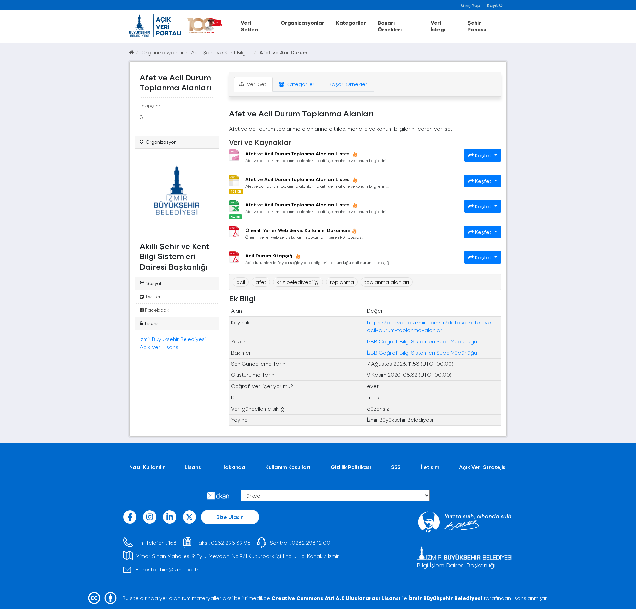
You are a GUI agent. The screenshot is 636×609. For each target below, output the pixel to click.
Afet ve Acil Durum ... (286, 52)
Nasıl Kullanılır (147, 466)
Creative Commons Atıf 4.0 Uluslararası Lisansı (335, 597)
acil (240, 281)
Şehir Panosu (476, 26)
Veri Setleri (249, 26)
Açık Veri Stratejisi (483, 466)
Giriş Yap (470, 5)
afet (260, 281)
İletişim (430, 466)
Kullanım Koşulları (287, 466)
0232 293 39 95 (231, 542)
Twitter (152, 296)
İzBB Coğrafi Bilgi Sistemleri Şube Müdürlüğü (422, 341)
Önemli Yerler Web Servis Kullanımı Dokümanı (297, 230)
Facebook (156, 310)
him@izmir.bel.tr (179, 569)
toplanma (342, 281)
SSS (396, 466)
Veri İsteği (438, 26)
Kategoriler (351, 22)
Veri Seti (256, 84)
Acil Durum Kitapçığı (269, 255)
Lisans (193, 466)
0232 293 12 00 (311, 542)
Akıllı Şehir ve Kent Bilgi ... (221, 52)
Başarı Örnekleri (390, 26)
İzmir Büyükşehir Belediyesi (445, 597)
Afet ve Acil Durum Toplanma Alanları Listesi (298, 153)
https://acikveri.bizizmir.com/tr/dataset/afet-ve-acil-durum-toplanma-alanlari (430, 326)
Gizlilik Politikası (351, 466)
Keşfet (483, 155)
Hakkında (233, 466)
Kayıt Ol (495, 5)
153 (172, 542)
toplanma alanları (386, 281)
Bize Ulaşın (230, 516)
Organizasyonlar (302, 22)
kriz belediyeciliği (298, 281)
